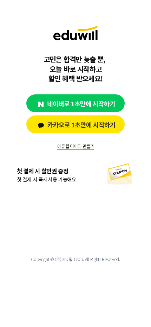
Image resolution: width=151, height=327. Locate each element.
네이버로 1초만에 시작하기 (81, 103)
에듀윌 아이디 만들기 (75, 146)
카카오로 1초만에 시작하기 (81, 124)
